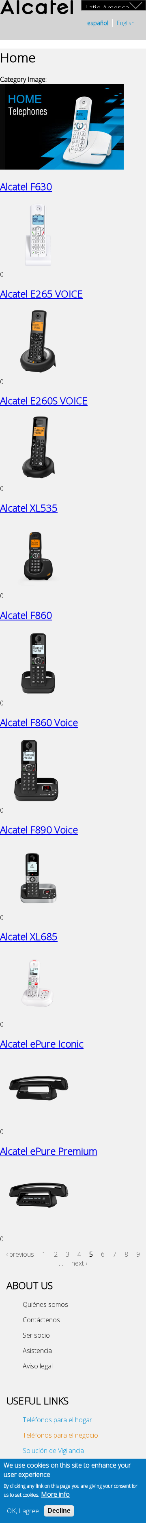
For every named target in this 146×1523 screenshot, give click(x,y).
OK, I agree (23, 1510)
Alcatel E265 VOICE (41, 293)
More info (55, 1494)
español (97, 23)
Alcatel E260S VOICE (44, 400)
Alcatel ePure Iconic (42, 1043)
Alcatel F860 (26, 615)
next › (79, 1263)
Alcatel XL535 (29, 507)
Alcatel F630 (26, 186)
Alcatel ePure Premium (48, 1151)
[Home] (36, 8)
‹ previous (20, 1254)
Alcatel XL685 (29, 936)
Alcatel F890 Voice (39, 829)
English (126, 23)
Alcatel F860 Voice (39, 722)
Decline (59, 1510)
